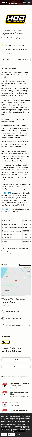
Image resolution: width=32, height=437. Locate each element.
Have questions (24, 59)
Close (18, 434)
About (16, 367)
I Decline (11, 434)
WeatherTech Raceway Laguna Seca (13, 38)
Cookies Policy (22, 427)
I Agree (4, 434)
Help (24, 2)
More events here (25, 265)
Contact (16, 359)
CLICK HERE (6, 193)
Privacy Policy (5, 429)
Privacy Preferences (19, 431)
